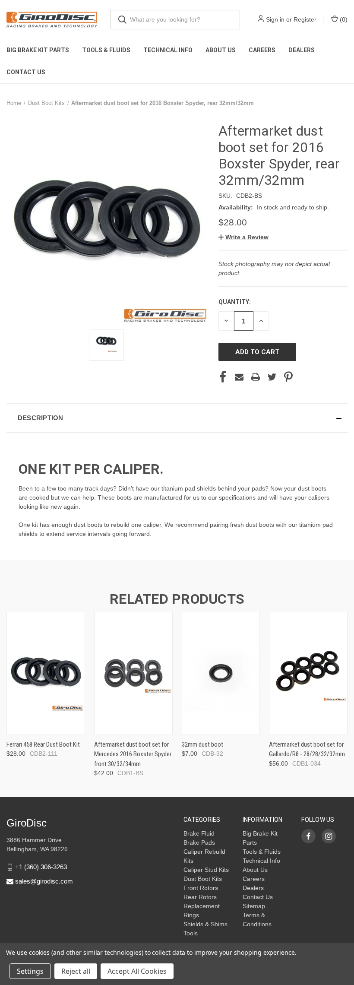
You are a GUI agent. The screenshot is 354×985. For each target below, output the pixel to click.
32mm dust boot (202, 744)
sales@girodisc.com (44, 881)
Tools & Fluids (106, 50)
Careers (262, 50)
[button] (243, 237)
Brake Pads (199, 842)
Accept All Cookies (137, 971)
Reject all (75, 971)
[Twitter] (272, 377)
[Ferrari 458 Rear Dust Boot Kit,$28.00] (45, 673)
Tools (190, 933)
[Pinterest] (288, 377)
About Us (220, 50)
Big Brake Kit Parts (37, 50)
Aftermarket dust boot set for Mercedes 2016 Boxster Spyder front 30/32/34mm (132, 754)
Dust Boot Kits (202, 878)
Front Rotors (200, 887)
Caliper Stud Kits (206, 869)
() (343, 19)
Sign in (275, 19)
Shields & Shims (205, 924)
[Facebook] (222, 377)
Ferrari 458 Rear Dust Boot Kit (43, 744)
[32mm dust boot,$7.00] (221, 673)
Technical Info (168, 50)
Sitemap (254, 906)
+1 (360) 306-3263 (41, 867)
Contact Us (25, 72)
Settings (30, 971)
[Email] (239, 377)
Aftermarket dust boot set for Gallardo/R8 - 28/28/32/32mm (307, 749)
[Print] (255, 377)
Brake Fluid (199, 833)
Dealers (301, 50)
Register (305, 19)
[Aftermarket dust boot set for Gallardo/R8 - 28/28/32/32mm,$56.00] (308, 673)
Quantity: (234, 301)
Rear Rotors (200, 896)
